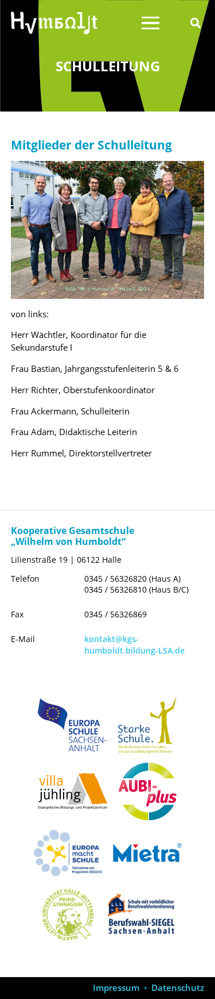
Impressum (116, 988)
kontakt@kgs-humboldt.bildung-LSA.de (134, 644)
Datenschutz (177, 988)
